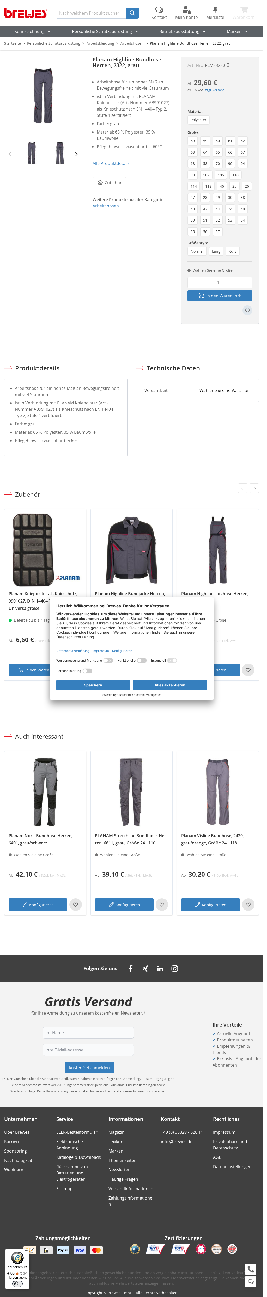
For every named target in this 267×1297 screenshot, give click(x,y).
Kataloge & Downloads (78, 1157)
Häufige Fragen (123, 1179)
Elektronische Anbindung (69, 1145)
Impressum (224, 1132)
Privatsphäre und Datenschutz (230, 1145)
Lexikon (115, 1141)
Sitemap (64, 1188)
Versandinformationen (130, 1188)
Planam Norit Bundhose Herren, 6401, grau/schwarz (40, 839)
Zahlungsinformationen (130, 1201)
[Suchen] (132, 13)
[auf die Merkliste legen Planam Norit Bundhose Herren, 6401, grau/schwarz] (75, 904)
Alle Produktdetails (111, 163)
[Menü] (26, 1252)
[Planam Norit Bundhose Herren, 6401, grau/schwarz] (45, 792)
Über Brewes (16, 1132)
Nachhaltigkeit (18, 1160)
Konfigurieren (41, 904)
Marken (234, 31)
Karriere (12, 1141)
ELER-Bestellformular (77, 1132)
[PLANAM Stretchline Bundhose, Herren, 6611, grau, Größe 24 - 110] (131, 792)
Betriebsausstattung (179, 31)
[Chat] (250, 1281)
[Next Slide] (254, 488)
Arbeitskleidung (100, 43)
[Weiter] (76, 154)
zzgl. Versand (214, 90)
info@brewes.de (176, 1141)
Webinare (13, 1170)
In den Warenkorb (41, 670)
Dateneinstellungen (232, 1166)
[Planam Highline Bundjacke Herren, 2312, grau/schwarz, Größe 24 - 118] (131, 550)
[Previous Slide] (242, 488)
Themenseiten (122, 1160)
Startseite (12, 43)
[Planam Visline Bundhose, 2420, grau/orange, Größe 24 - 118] (217, 792)
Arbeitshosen (132, 43)
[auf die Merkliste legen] (247, 310)
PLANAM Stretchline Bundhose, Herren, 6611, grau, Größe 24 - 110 (131, 839)
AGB (217, 1157)
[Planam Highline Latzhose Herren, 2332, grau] (217, 550)
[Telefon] (250, 1269)
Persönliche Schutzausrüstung (102, 31)
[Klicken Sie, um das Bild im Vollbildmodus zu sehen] (43, 96)
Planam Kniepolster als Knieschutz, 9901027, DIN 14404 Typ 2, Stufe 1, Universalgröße (43, 601)
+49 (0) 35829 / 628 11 (182, 1132)
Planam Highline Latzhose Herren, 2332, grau (214, 597)
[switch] (17, 1284)
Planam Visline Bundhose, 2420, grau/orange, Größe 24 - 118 (212, 839)
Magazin (116, 1132)
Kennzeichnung (29, 31)
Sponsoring (15, 1151)
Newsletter (119, 1170)
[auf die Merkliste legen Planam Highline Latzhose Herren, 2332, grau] (248, 670)
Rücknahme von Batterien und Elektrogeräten (72, 1173)
